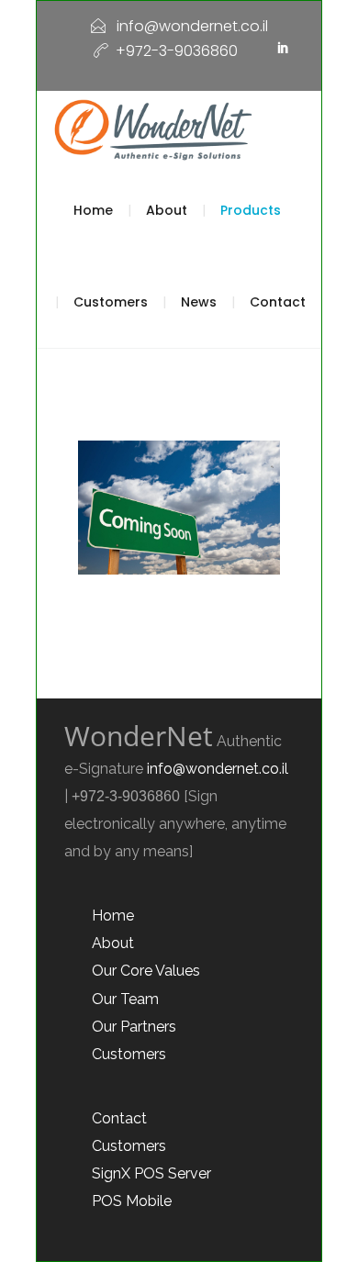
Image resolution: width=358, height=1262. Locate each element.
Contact (278, 302)
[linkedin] (283, 48)
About (166, 210)
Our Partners (134, 1026)
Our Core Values (146, 970)
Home (93, 210)
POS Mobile (132, 1201)
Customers (110, 302)
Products (250, 210)
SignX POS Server (151, 1173)
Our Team (125, 999)
